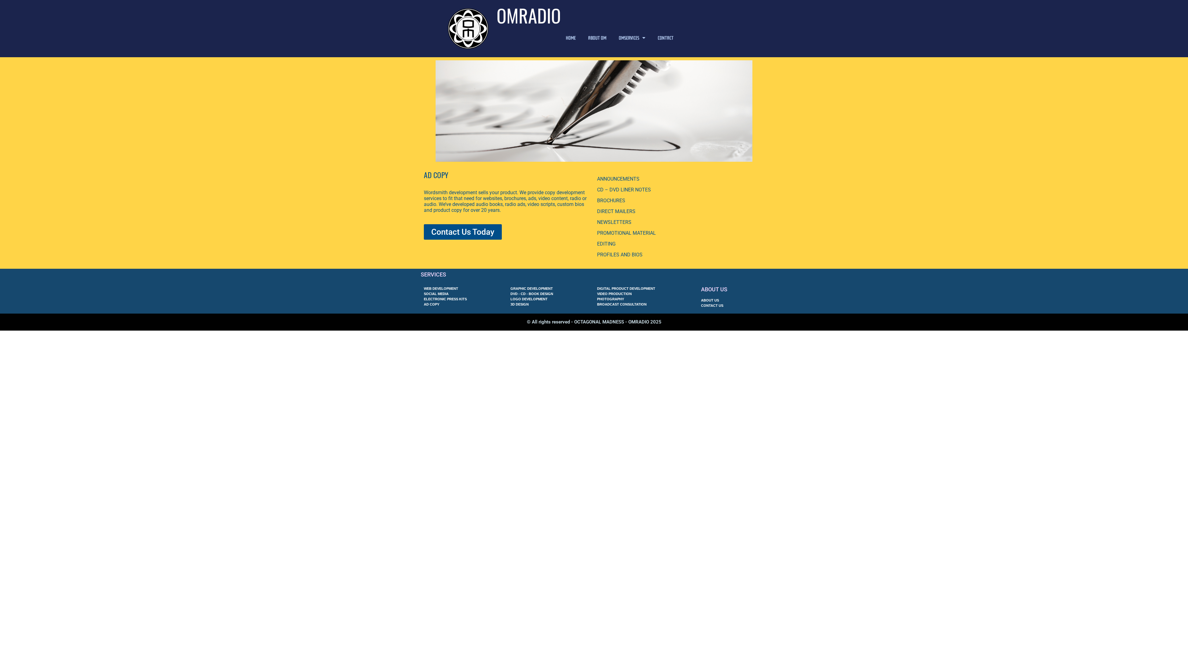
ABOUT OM (597, 37)
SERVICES (433, 274)
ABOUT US (714, 289)
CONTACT (666, 37)
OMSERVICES (629, 37)
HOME (571, 37)
